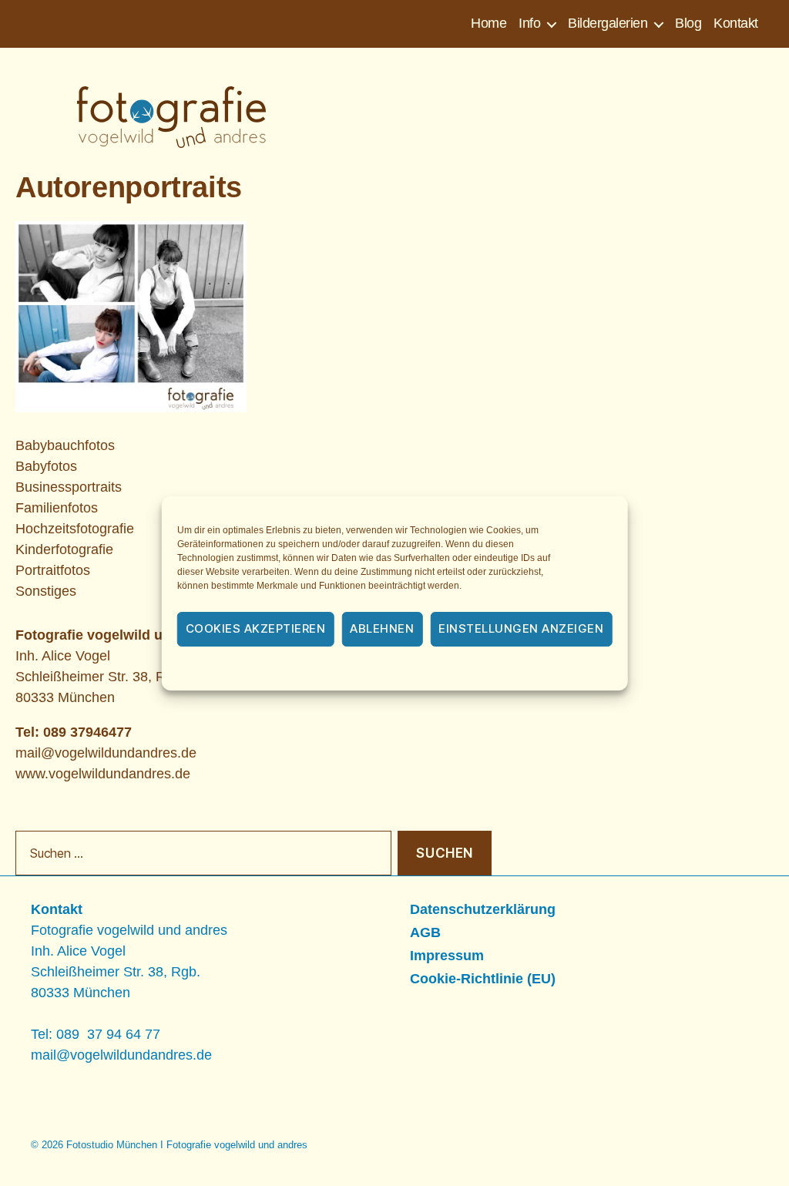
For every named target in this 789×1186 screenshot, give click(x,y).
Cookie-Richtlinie (310, 669)
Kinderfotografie (64, 549)
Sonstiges (45, 591)
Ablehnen (382, 628)
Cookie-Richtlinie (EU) (483, 978)
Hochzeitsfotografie (74, 528)
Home (488, 23)
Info (529, 23)
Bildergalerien (607, 23)
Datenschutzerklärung (415, 669)
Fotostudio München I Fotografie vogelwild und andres (186, 1145)
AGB (425, 932)
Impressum (508, 669)
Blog (688, 23)
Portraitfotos (52, 570)
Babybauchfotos (65, 445)
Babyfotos (46, 466)
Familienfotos (56, 508)
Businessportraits (68, 487)
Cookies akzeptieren (256, 628)
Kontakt (735, 23)
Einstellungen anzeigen (520, 628)
